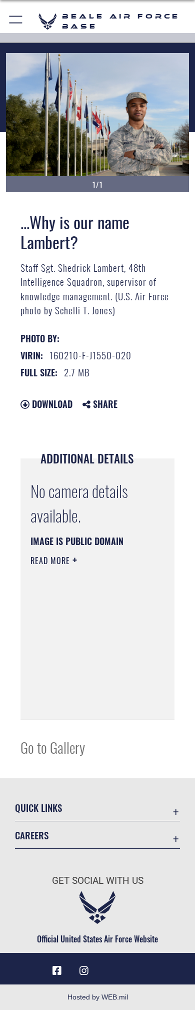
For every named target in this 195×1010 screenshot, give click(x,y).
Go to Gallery (52, 747)
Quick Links (38, 807)
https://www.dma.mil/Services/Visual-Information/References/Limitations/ (91, 701)
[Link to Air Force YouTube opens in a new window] (111, 966)
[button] (16, 21)
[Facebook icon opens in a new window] (57, 970)
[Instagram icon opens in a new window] (84, 970)
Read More (51, 561)
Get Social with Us (98, 880)
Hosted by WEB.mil (98, 997)
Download (51, 403)
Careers (31, 835)
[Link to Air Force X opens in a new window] (138, 966)
